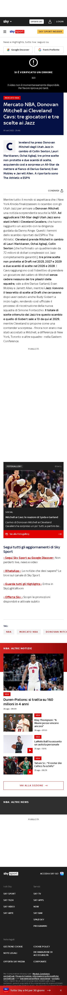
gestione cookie (13, 946)
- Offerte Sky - (13, 597)
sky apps (39, 900)
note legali (10, 953)
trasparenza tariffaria (29, 978)
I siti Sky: (7, 886)
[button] (28, 990)
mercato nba (28, 632)
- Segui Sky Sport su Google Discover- (28, 557)
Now (36, 906)
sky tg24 (8, 900)
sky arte (8, 913)
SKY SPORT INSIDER (50, 31)
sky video (9, 906)
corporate (40, 961)
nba (9, 632)
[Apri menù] (4, 31)
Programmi (40, 926)
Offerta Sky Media (14, 961)
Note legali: (9, 939)
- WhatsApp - (12, 571)
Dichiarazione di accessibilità (43, 953)
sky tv (37, 893)
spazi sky (39, 919)
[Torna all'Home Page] (17, 31)
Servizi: (37, 886)
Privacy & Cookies (23, 976)
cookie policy (42, 946)
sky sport (9, 893)
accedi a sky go (49, 873)
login (60, 21)
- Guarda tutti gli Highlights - (22, 584)
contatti (56, 978)
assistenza (45, 978)
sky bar (38, 913)
